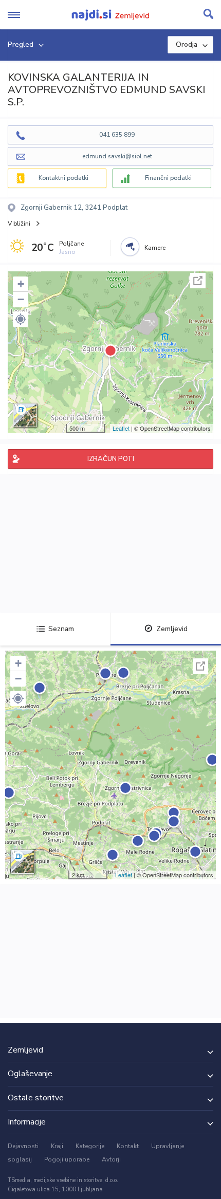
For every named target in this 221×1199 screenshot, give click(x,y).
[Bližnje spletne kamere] (130, 246)
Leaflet (121, 428)
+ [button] (20, 284)
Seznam (61, 629)
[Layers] (25, 415)
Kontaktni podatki (63, 178)
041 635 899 (117, 135)
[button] (20, 319)
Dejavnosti (23, 1146)
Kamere (154, 248)
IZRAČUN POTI (110, 459)
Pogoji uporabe (66, 1159)
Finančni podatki (168, 178)
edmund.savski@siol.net (117, 156)
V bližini (19, 223)
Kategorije (90, 1146)
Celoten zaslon (198, 280)
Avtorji (111, 1159)
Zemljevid (172, 629)
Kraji (57, 1146)
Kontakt (128, 1146)
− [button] (20, 299)
